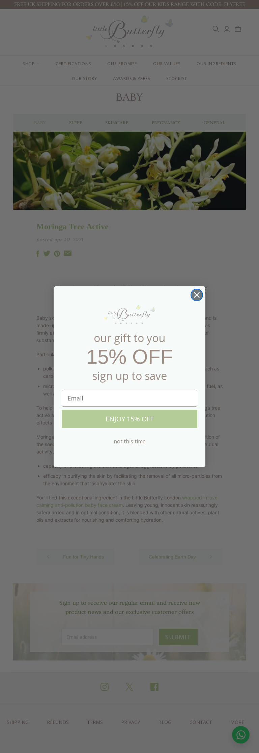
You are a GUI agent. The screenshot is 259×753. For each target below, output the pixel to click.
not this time (130, 441)
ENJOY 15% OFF (129, 418)
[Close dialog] (197, 295)
